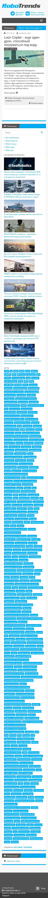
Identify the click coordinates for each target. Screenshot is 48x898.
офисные (23, 622)
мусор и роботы (11, 581)
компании (32, 536)
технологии (16, 794)
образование (20, 601)
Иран (36, 508)
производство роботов (14, 673)
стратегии (9, 780)
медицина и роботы (13, 567)
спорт (38, 770)
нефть (28, 591)
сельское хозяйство (13, 749)
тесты (7, 794)
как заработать (21, 519)
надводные (35, 581)
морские (23, 577)
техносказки (10, 797)
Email (20, 847)
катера (7, 522)
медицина (28, 563)
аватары (33, 385)
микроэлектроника (25, 570)
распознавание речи (25, 694)
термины (28, 790)
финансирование (12, 818)
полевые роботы (18, 642)
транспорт (9, 800)
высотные (29, 443)
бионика (35, 422)
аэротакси (32, 412)
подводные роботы (13, 100)
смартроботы (10, 759)
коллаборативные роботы (15, 529)
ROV (20, 381)
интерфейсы (10, 508)
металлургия (10, 570)
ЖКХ (15, 495)
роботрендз (9, 715)
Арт (6, 409)
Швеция (8, 831)
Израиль (34, 498)
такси (27, 783)
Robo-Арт (10, 150)
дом (23, 477)
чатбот (7, 828)
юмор (7, 842)
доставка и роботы (12, 484)
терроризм (38, 790)
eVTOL (7, 378)
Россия (13, 735)
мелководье (28, 567)
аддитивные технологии (26, 398)
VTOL (25, 385)
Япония (15, 842)
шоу (15, 831)
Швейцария (35, 828)
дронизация (27, 484)
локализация (34, 556)
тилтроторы (21, 797)
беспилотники (28, 98)
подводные (14, 636)
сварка (35, 742)
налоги (7, 587)
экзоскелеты (24, 831)
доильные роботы (12, 477)
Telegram (27, 847)
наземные (9, 584)
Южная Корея (36, 838)
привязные (9, 656)
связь (7, 745)
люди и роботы (11, 560)
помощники (19, 646)
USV (31, 381)
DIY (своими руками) (26, 374)
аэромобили (10, 412)
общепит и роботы (12, 611)
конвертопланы (23, 539)
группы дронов (26, 464)
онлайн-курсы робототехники (29, 618)
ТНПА (31, 797)
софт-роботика (26, 763)
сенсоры (26, 749)
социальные (35, 766)
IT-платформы (18, 378)
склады (18, 756)
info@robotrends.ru (12, 890)
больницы (27, 426)
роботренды (22, 715)
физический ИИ (27, 814)
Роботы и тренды (37, 12)
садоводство (10, 739)
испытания (32, 512)
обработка (9, 601)
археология (14, 409)
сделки (14, 745)
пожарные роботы (34, 639)
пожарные (20, 639)
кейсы (26, 522)
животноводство (28, 491)
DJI (38, 374)
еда (34, 488)
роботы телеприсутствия (15, 728)
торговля (39, 797)
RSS (15, 847)
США (20, 783)
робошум (29, 732)
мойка (37, 574)
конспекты (9, 543)
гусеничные (23, 467)
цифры (30, 825)
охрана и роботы (33, 625)
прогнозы (9, 666)
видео (18, 433)
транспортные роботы (24, 800)
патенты (29, 629)
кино (7, 526)
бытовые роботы (12, 429)
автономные (10, 395)
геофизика (26, 446)
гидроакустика (22, 450)
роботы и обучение (13, 721)
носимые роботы (12, 598)
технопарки (28, 794)
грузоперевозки (11, 464)
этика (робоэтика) (20, 838)
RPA (26, 381)
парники (8, 629)
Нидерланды (10, 594)
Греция (31, 460)
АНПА (23, 405)
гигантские (9, 450)
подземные (9, 639)
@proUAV (19, 14)
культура (37, 546)
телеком (34, 783)
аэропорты (21, 412)
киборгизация (37, 522)
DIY (14, 374)
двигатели (16, 471)
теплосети (18, 790)
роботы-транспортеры (14, 732)
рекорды (36, 704)
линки (14, 556)
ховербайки (9, 825)
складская (9, 756)
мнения (38, 570)
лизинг (7, 556)
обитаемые (31, 598)
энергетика (31, 835)
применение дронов (13, 663)
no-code (35, 378)
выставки (38, 443)
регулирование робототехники (17, 704)
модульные (28, 574)
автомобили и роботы (14, 392)
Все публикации (12, 137)
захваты (22, 495)
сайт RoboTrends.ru (25, 739)
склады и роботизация (32, 756)
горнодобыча (20, 453)
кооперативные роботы (14, 546)
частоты (38, 825)
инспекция (28, 505)
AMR (16, 371)
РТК (19, 735)
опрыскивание (11, 622)
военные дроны (20, 440)
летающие (32, 553)
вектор (38, 429)
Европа (27, 488)
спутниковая (10, 776)
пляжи (39, 632)
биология (9, 422)
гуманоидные (10, 467)
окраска (34, 615)
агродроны (9, 398)
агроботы (31, 395)
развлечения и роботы (14, 691)
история (22, 515)
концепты (33, 543)
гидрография (35, 450)
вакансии (30, 429)
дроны (19, 488)
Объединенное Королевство (17, 615)
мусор (31, 577)
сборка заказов (23, 742)
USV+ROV (9, 385)
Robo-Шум (10, 147)
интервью (38, 505)
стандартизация (24, 776)
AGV (6, 371)
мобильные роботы (13, 574)
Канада (33, 519)
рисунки (8, 708)
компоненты (10, 539)
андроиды (33, 402)
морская (14, 577)
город (30, 453)
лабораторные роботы (31, 550)
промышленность (12, 677)
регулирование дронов (14, 701)
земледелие (33, 495)
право (14, 653)
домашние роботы (35, 477)
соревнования (24, 759)
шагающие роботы (20, 828)
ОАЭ (23, 598)
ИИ (41, 498)
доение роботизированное (16, 474)
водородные (35, 436)
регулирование (27, 697)
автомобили (34, 388)
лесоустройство (19, 553)
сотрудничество (11, 763)
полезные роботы (35, 642)
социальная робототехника (16, 766)
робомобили (28, 708)
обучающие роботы (13, 608)
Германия (37, 446)
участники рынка (12, 814)
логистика (23, 556)
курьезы (8, 550)
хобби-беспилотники (30, 821)
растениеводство (12, 697)
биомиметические (22, 422)
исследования (11, 515)
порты (40, 646)
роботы (32, 715)
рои (36, 732)
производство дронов (27, 670)
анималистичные (12, 405)
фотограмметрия (28, 818)
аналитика (23, 402)
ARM (22, 371)
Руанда (26, 735)
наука (15, 587)
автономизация (31, 392)
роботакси (9, 711)
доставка (8, 481)
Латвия (8, 553)
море (7, 577)
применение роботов (33, 663)
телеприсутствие (12, 787)
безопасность (27, 416)
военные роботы (36, 440)
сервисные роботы (12, 752)
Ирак (30, 508)
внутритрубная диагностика (16, 436)
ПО (6, 636)
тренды (39, 800)
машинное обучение (13, 563)
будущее (37, 426)
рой (6, 735)
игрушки (8, 498)
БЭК (22, 429)
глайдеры (9, 453)
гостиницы (9, 460)
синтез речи (34, 752)
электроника (19, 835)
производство (10, 670)
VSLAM (18, 385)
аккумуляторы (11, 402)
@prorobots (20, 12)
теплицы (8, 790)
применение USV (23, 656)
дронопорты (10, 488)
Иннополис (17, 505)
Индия (7, 505)
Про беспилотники (37, 14)
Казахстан (9, 519)
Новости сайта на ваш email (13, 893)
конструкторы (21, 543)
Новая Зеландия (14, 98)
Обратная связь (13, 861)
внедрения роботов (31, 433)
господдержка (30, 457)
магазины (23, 560)
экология (8, 835)
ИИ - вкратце (10, 501)
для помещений (29, 471)
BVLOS (34, 371)
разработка (9, 694)
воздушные (9, 443)
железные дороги (12, 491)
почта (7, 653)
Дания (7, 471)
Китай (13, 526)
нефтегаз (20, 591)
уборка (34, 807)
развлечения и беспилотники (17, 687)
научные (22, 587)
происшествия (31, 673)
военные (8, 440)
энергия (8, 838)
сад (32, 735)
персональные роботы (14, 632)
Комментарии (37, 103)
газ (6, 446)
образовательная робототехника (18, 605)
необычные (9, 591)
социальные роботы (13, 770)
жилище (8, 495)
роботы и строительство (15, 725)
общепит (27, 608)
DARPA (7, 374)
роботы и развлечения (32, 721)
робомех (17, 708)
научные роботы (35, 587)
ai (11, 371)
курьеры (16, 550)
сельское (23, 745)
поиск (7, 642)
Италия (31, 515)
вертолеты (9, 433)
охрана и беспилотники (14, 625)
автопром (21, 395)
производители (30, 666)
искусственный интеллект (15, 512)
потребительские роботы (31, 649)
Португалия (30, 646)
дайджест (34, 467)
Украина (8, 811)
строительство (21, 780)
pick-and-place (11, 381)
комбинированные (12, 532)
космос (29, 546)
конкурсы (36, 539)
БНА (19, 426)
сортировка (36, 759)
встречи (19, 443)
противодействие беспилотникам (19, 680)
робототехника (34, 711)
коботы (20, 526)
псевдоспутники (11, 684)
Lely (28, 378)
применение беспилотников (16, 660)
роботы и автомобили (14, 718)
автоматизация (20, 388)
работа (23, 684)
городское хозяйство (13, 457)
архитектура (27, 409)
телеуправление (28, 787)
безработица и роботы (14, 419)
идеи (16, 498)
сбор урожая (10, 742)
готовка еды (20, 460)
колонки (31, 529)
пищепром (30, 632)
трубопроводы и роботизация (17, 807)
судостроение (10, 783)
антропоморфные (35, 405)
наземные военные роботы (26, 584)
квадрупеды (17, 522)
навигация (24, 581)
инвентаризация (24, 501)
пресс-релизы (37, 653)
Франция (8, 821)
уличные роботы (21, 811)
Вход (43, 888)
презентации (24, 653)
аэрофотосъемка (12, 416)
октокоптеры (10, 618)
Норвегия (37, 594)
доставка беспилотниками (25, 481)
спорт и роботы (25, 773)
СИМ (25, 752)
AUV (27, 371)
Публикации (9, 28)
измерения (24, 498)
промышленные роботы (32, 677)
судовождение (35, 780)
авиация (8, 388)
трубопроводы (11, 804)
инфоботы (21, 508)
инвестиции (38, 501)
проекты (18, 666)
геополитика (14, 446)
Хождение (21, 825)
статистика (37, 776)
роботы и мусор (31, 718)
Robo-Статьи (11, 144)
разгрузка (30, 691)
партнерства (19, 629)
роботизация (20, 711)
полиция (8, 646)
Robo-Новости (12, 140)
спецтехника (29, 770)
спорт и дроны (11, 773)
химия (17, 821)
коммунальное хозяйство (15, 536)
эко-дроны (35, 831)
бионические (10, 426)
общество (26, 611)
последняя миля (12, 649)
